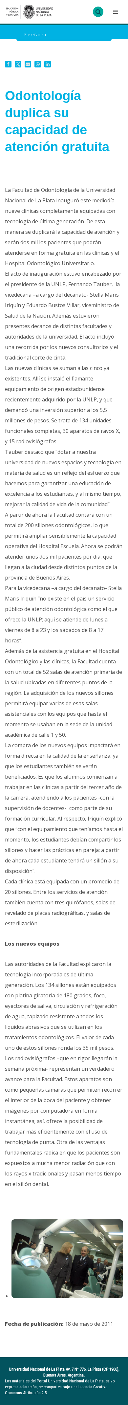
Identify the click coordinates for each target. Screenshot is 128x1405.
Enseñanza (35, 34)
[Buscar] (98, 12)
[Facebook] (8, 64)
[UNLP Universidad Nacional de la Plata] (29, 12)
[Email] (28, 64)
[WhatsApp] (37, 64)
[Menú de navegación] (115, 12)
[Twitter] (18, 64)
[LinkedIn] (47, 64)
